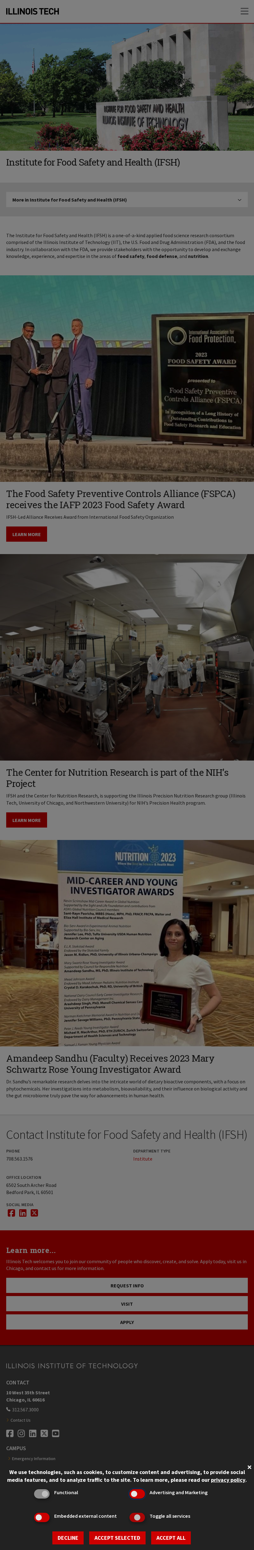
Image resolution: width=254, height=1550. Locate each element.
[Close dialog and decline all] (249, 1466)
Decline (68, 1537)
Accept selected (117, 1537)
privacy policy (228, 1479)
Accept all (171, 1537)
